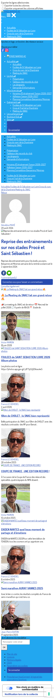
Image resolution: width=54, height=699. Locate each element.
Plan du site (12, 654)
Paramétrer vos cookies (17, 665)
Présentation (18, 78)
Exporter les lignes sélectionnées (15, 2)
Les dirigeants (19, 84)
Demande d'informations (24, 87)
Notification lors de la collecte (21, 694)
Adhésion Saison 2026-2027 (25, 96)
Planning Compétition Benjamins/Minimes (31, 99)
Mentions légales (14, 659)
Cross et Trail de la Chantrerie (25, 108)
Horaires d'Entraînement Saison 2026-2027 (32, 93)
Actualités (11, 27)
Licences (10, 656)
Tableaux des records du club (25, 81)
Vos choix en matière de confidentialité (29, 688)
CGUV (9, 662)
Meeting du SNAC (14, 36)
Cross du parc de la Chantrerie (20, 33)
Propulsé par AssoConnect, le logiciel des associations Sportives (24, 678)
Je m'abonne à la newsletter (13, 637)
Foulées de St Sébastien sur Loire (21, 30)
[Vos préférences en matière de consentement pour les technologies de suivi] (49, 694)
